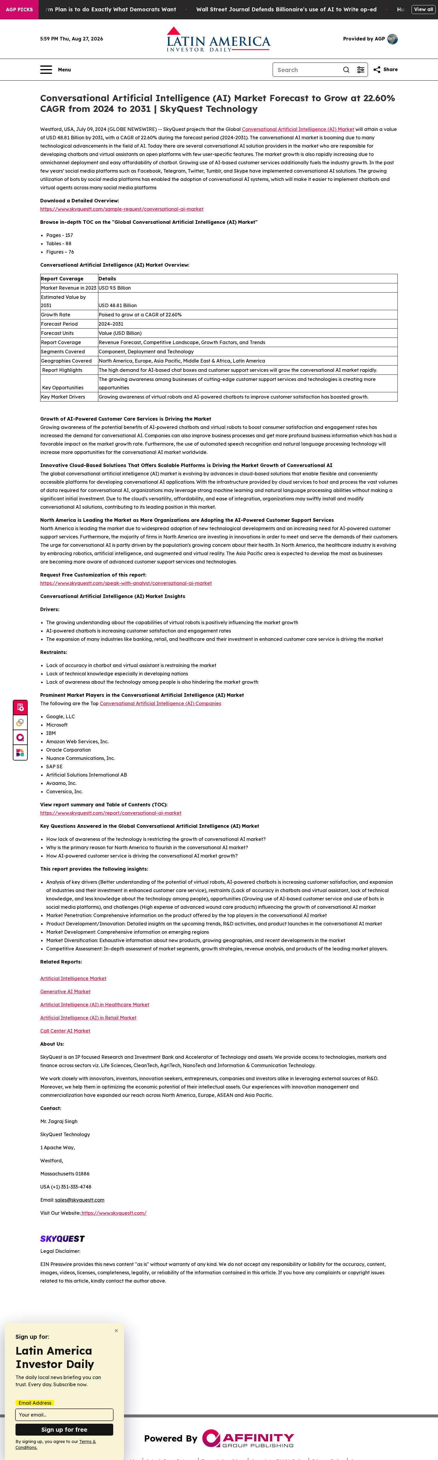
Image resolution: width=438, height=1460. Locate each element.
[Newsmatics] (20, 752)
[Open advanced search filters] (360, 69)
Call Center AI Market (65, 1031)
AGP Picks (19, 10)
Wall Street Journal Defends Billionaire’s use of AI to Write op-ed (286, 9)
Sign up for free (64, 1429)
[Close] (116, 1330)
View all (423, 9)
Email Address (34, 1403)
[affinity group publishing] (20, 737)
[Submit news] (20, 707)
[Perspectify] (20, 722)
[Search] (346, 69)
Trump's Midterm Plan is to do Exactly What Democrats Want (91, 9)
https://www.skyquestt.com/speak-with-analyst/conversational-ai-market (126, 583)
